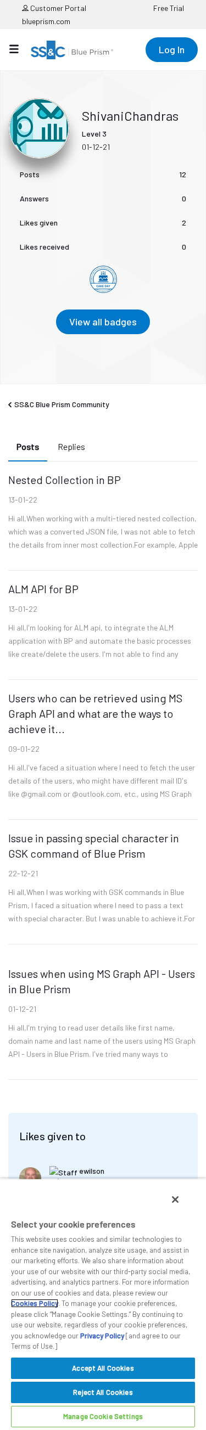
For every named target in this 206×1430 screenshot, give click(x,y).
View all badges (103, 322)
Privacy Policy (102, 1335)
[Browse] (19, 49)
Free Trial (168, 8)
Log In (172, 49)
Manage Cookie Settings (103, 1416)
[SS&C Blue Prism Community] (72, 50)
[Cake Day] (103, 279)
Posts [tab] (27, 446)
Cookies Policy (34, 1303)
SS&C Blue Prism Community (61, 404)
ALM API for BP (43, 588)
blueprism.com (46, 21)
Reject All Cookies (102, 1392)
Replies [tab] (71, 446)
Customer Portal (57, 8)
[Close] (175, 1199)
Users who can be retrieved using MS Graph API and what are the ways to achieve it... (95, 713)
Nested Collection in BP (64, 479)
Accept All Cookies (102, 1368)
